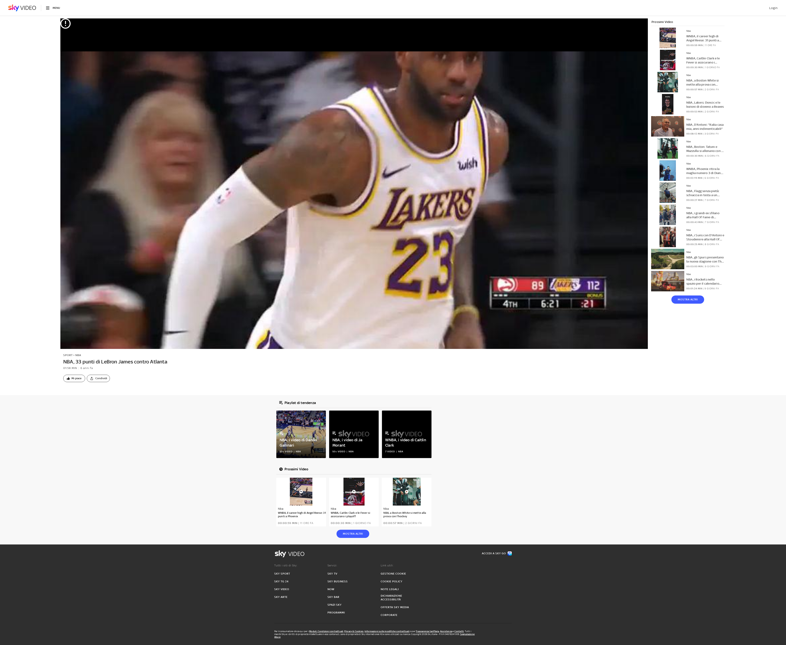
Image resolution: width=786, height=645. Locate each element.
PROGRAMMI (336, 612)
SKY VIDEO (281, 589)
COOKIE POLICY (391, 581)
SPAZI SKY (335, 604)
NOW (331, 589)
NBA (78, 355)
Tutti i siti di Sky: (285, 565)
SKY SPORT (282, 573)
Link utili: (387, 565)
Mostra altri (688, 299)
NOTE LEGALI (390, 589)
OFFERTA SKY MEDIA (395, 607)
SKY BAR (333, 597)
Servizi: (332, 565)
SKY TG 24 (281, 581)
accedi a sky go (494, 553)
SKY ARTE (281, 597)
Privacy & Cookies (354, 631)
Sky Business (338, 581)
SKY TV (332, 573)
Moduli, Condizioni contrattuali (326, 631)
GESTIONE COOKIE (393, 573)
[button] (74, 378)
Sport (68, 355)
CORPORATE (389, 615)
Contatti (459, 631)
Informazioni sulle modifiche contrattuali (387, 631)
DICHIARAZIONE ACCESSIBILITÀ (391, 597)
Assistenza (446, 631)
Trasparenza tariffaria (427, 631)
